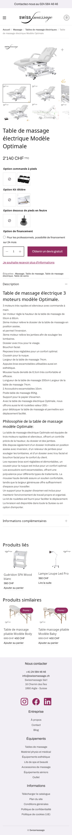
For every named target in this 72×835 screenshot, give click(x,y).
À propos (36, 719)
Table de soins (21, 276)
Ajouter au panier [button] (14, 588)
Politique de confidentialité (36, 809)
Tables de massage (36, 746)
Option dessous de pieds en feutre (25, 210)
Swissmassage (37, 830)
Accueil (6, 29)
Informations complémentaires (25, 521)
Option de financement (18, 231)
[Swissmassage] (36, 17)
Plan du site (36, 799)
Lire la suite (45, 582)
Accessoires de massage (36, 767)
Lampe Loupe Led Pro (53, 573)
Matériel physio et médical (36, 751)
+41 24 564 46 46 (36, 671)
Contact (36, 725)
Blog (36, 730)
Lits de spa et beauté (36, 762)
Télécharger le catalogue (36, 794)
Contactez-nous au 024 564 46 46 (36, 4)
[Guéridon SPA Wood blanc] (20, 559)
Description (11, 284)
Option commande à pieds (20, 168)
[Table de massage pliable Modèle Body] (20, 614)
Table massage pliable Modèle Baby (53, 631)
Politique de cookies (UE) (36, 814)
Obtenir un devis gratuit (47, 251)
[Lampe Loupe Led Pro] (54, 558)
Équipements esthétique (36, 757)
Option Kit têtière (14, 189)
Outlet (36, 777)
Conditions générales (36, 804)
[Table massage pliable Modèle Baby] (54, 614)
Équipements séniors (36, 772)
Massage (17, 29)
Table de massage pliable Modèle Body (18, 631)
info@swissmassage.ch (36, 676)
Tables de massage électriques (41, 29)
